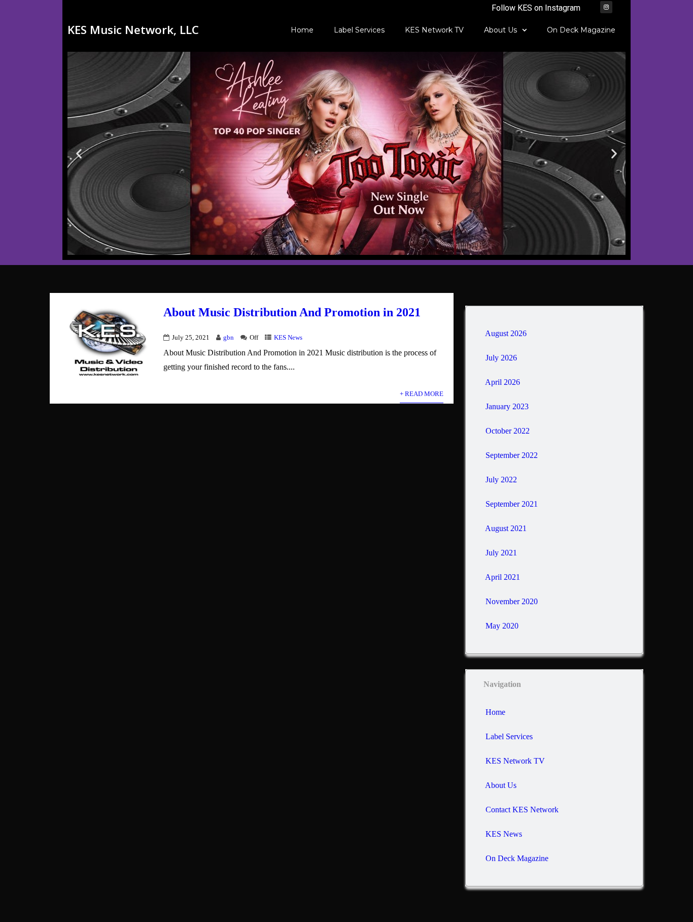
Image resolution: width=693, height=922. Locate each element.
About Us (500, 30)
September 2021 (512, 504)
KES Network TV (434, 30)
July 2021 (501, 552)
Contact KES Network (522, 809)
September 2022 (512, 455)
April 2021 (502, 577)
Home (302, 30)
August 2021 (506, 528)
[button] (79, 153)
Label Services (359, 30)
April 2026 (502, 382)
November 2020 (512, 601)
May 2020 (502, 625)
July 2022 (501, 479)
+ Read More (421, 394)
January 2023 (507, 406)
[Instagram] (606, 7)
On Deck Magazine (581, 30)
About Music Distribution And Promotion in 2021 (292, 312)
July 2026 (501, 357)
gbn (228, 337)
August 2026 (506, 333)
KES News (288, 337)
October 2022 (508, 430)
